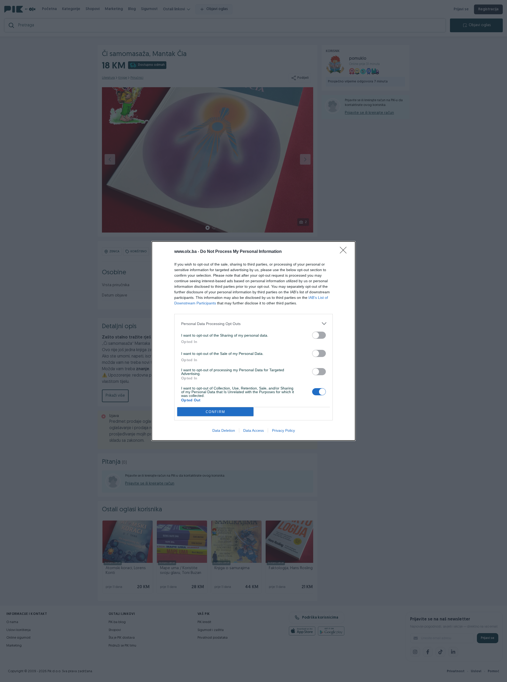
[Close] (345, 252)
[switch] (319, 335)
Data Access (253, 430)
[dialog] (253, 341)
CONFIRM (215, 412)
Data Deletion (223, 430)
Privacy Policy (283, 430)
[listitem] (253, 323)
